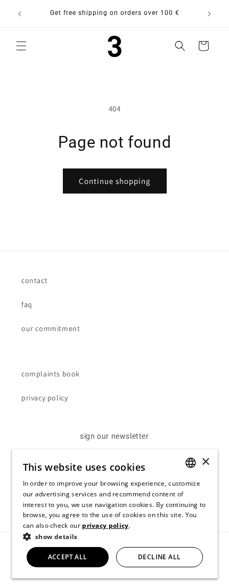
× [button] (205, 462)
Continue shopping (115, 181)
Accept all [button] (67, 556)
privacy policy (44, 398)
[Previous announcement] (19, 14)
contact (34, 280)
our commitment (50, 328)
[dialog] (115, 513)
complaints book (50, 374)
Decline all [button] (159, 556)
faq (26, 304)
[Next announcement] (209, 14)
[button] (21, 46)
